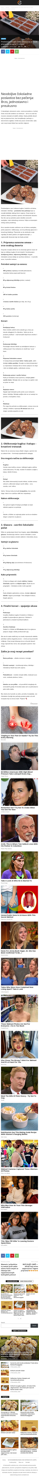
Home (2, 7)
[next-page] (21, 1319)
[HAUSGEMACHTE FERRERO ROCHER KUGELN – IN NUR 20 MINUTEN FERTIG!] (32, 1305)
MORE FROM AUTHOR (26, 1281)
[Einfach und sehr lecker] (32, 1288)
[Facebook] (3, 51)
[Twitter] (8, 51)
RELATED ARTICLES (12, 1281)
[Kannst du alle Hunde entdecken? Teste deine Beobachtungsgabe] (19, 1288)
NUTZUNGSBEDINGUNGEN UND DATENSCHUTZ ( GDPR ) (22, 1460)
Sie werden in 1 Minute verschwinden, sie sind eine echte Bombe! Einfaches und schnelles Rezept (7, 1296)
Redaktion (5, 46)
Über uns (21, 1462)
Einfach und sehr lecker (30, 1294)
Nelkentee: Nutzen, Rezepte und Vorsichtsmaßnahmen (7, 1312)
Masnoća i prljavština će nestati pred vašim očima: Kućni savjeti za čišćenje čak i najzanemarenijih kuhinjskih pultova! (9, 1269)
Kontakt (28, 1462)
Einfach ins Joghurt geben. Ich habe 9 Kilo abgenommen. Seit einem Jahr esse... (9, 1452)
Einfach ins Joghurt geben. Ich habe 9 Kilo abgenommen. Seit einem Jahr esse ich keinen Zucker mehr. (19, 1313)
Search (3, 1322)
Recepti (7, 7)
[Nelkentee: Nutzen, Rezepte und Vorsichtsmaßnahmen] (7, 1305)
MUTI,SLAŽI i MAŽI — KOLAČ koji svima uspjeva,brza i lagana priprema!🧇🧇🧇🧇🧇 (29, 1267)
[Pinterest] (12, 51)
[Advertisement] (19, 74)
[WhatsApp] (17, 51)
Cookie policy (12, 1462)
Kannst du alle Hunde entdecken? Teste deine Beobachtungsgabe (19, 1295)
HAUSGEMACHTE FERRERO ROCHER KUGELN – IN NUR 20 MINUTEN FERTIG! (31, 1312)
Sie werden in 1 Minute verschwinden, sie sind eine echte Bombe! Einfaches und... (9, 1414)
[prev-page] (18, 1319)
